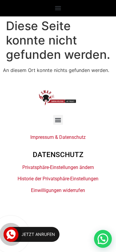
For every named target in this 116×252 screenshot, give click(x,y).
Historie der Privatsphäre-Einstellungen (58, 179)
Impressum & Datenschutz (58, 137)
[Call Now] (11, 234)
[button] (58, 8)
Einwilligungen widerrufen (58, 190)
